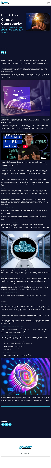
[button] (2, 52)
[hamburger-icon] (48, 3)
